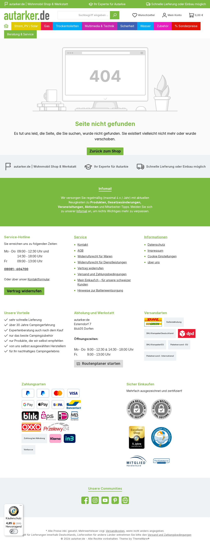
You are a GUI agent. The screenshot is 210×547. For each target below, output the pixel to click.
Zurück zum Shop (105, 151)
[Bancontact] (73, 404)
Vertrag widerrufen (24, 291)
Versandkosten (115, 530)
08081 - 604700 (16, 269)
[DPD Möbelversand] (187, 333)
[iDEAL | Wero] (63, 415)
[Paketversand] (153, 322)
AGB (80, 250)
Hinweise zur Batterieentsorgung (100, 290)
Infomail (81, 211)
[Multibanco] (74, 415)
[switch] (14, 531)
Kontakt (83, 244)
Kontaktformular (38, 279)
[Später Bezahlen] (43, 393)
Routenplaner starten (100, 363)
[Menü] (20, 506)
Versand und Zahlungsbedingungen (102, 274)
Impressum (155, 250)
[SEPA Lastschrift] (57, 404)
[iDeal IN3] (70, 438)
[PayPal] (28, 393)
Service (80, 237)
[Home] (7, 26)
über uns (154, 262)
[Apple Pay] (43, 404)
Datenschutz (156, 244)
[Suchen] (114, 15)
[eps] (48, 415)
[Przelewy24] (56, 427)
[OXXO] (31, 427)
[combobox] (83, 15)
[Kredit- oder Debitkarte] (65, 393)
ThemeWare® (141, 538)
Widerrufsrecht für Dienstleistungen (102, 262)
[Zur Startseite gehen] (26, 15)
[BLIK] (30, 415)
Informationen (155, 237)
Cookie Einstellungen (162, 256)
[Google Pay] (28, 404)
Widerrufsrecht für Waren (95, 256)
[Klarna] (55, 438)
